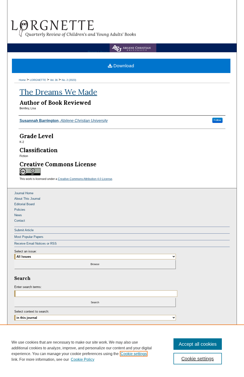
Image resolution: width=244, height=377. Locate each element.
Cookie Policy (82, 359)
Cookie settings (134, 354)
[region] (122, 351)
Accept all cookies (198, 344)
